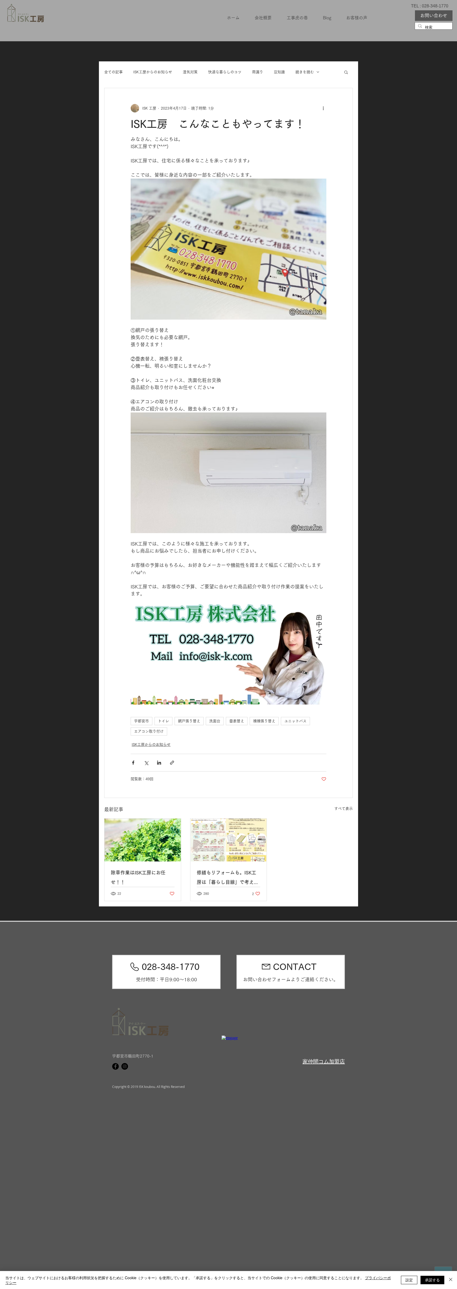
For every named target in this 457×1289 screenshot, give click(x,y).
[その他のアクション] (323, 108)
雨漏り (257, 72)
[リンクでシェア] (172, 762)
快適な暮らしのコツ (224, 72)
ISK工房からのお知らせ (152, 72)
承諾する (432, 1279)
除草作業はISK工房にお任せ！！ (138, 877)
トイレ (163, 721)
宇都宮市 (141, 721)
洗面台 (214, 721)
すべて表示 (343, 808)
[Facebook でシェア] (133, 762)
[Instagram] (124, 1066)
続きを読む (304, 72)
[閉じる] (450, 1280)
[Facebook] (115, 1066)
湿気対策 (190, 72)
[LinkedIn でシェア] (159, 762)
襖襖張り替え (264, 721)
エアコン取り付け (149, 731)
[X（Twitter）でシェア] (146, 762)
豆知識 (279, 72)
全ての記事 (113, 72)
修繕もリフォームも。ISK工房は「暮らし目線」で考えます (228, 878)
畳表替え (236, 721)
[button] (346, 72)
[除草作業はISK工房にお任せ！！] (142, 840)
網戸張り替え (189, 721)
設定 (409, 1279)
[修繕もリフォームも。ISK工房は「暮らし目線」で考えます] (228, 840)
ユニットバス (295, 721)
